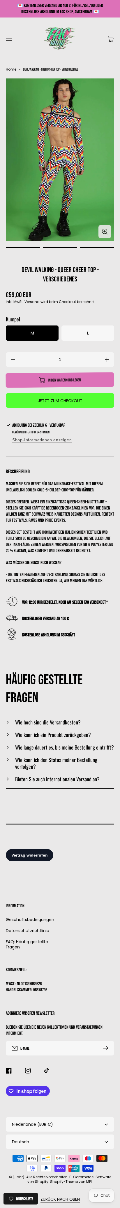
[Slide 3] (97, 247)
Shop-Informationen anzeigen (42, 439)
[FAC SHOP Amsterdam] (60, 39)
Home (11, 69)
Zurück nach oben (60, 1199)
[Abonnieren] (107, 1048)
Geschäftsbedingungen (30, 919)
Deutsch (20, 1142)
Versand (32, 301)
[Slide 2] (60, 247)
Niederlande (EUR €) (32, 1124)
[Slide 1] (23, 247)
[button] (8, 39)
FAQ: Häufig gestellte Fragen (27, 944)
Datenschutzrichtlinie (27, 931)
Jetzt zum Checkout (60, 401)
